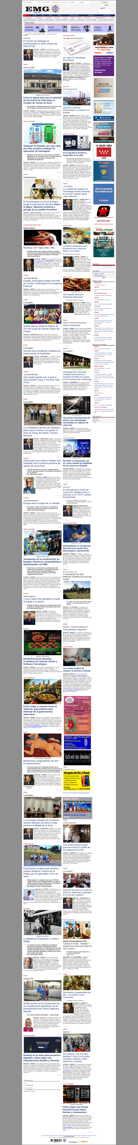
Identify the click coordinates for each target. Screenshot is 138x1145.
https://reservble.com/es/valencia (38, 726)
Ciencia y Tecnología (91, 19)
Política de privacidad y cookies (84, 1135)
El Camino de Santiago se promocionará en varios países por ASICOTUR (40, 44)
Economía (87, 17)
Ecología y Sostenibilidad (61, 19)
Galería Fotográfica (49, 19)
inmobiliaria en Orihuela (73, 690)
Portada (43, 1135)
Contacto (94, 422)
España (59, 15)
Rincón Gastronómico (29, 677)
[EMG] (59, 1142)
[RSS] (37, 2)
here (39, 260)
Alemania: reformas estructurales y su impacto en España (76, 110)
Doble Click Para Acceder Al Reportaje (75, 815)
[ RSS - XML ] (73, 1135)
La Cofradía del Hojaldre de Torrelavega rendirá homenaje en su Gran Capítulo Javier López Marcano (76, 193)
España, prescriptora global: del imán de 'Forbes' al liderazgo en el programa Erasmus (42, 283)
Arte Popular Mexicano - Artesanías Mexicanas (74, 295)
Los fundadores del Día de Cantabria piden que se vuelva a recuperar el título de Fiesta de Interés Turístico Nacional (41, 431)
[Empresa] (53, 2)
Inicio (24, 15)
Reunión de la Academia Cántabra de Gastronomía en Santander (41, 352)
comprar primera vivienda (79, 675)
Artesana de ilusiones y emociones (102, 299)
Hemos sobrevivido (71, 325)
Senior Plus (40, 19)
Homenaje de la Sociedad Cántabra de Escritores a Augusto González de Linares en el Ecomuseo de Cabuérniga (77, 375)
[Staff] (63, 2)
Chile (43, 15)
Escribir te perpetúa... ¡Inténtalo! (106, 19)
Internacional (28, 17)
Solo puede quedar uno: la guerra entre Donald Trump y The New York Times (41, 380)
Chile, (65, 799)
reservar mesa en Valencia (32, 724)
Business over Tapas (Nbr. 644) (39, 247)
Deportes (57, 17)
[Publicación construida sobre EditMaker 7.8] (83, 1142)
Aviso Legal (94, 1135)
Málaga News (91, 15)
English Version (95, 420)
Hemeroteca (48, 1135)
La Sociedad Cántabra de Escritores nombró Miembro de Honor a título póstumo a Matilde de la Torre (41, 823)
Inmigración (39, 17)
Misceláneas (72, 19)
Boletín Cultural (106, 15)
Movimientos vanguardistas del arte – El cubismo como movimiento (77, 994)
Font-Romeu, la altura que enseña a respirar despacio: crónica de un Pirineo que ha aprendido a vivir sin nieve (41, 872)
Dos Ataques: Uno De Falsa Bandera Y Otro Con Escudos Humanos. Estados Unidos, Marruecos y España (76, 1057)
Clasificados (95, 418)
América (35, 15)
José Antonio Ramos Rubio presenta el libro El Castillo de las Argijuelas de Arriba (76, 847)
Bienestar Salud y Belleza (30, 19)
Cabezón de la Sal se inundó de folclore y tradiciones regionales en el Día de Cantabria (77, 892)
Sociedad (65, 17)
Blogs (112, 17)
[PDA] (24, 2)
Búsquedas (67, 1135)
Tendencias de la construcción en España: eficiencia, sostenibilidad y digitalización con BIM (104, 411)
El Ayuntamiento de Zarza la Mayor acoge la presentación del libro (41, 205)
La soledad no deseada (99, 285)
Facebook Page (38, 262)
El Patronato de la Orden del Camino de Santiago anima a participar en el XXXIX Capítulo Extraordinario (77, 493)
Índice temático (54, 1135)
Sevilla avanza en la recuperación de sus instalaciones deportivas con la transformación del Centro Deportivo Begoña (41, 1007)
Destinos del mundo (73, 799)
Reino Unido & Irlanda (101, 17)
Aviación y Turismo (28, 844)
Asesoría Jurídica (81, 19)
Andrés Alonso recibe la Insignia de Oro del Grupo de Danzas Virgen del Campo (41, 329)
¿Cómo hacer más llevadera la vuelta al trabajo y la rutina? (41, 600)
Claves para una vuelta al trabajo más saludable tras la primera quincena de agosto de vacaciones (42, 463)
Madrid (106, 7)
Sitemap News (61, 1135)
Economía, (26, 225)
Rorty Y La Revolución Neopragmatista (103, 304)
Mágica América (67, 277)
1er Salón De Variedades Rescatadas (102, 295)
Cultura (72, 17)
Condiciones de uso (98, 275)
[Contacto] (69, 2)
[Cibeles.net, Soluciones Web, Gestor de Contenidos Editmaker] (73, 1142)
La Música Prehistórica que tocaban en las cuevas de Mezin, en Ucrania (75, 248)
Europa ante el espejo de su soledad (41, 503)
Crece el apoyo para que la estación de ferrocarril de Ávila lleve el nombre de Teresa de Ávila (103, 322)
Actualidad (48, 17)
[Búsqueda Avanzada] (43, 2)
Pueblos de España (73, 15)
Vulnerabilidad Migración (74, 629)
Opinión (79, 17)
